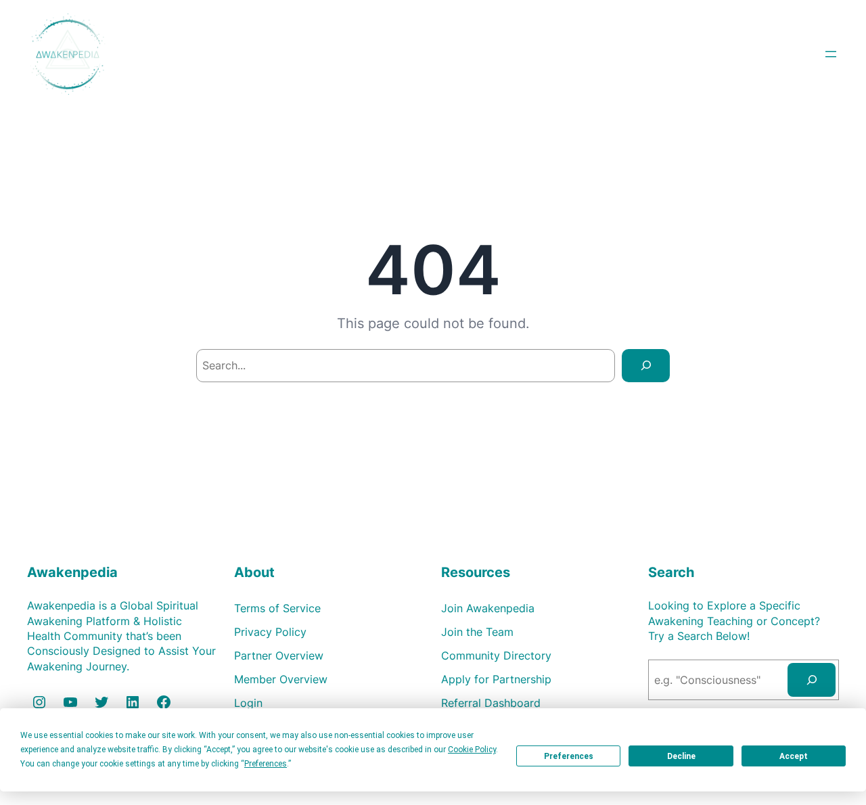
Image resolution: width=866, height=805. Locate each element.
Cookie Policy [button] (472, 749)
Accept (793, 756)
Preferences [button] (265, 763)
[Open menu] (831, 54)
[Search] (646, 365)
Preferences (568, 756)
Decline (681, 756)
